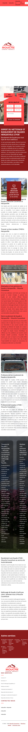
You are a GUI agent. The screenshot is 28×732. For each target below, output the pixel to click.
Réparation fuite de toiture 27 (20, 60)
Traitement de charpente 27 (21, 49)
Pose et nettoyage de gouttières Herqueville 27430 (4, 650)
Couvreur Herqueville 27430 (18, 641)
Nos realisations (9, 95)
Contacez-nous (21, 95)
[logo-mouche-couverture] (12, 668)
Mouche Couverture (14, 723)
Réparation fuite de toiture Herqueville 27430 (11, 642)
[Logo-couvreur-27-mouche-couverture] (8, 46)
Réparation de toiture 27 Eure (21, 81)
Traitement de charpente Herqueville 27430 (24, 642)
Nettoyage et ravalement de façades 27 (21, 70)
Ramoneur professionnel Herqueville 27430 (11, 648)
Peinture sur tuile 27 (20, 39)
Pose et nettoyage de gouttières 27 (20, 29)
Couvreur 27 (18, 10)
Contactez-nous (16, 725)
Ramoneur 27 (19, 19)
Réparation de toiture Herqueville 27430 (4, 641)
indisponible (5, 3)
